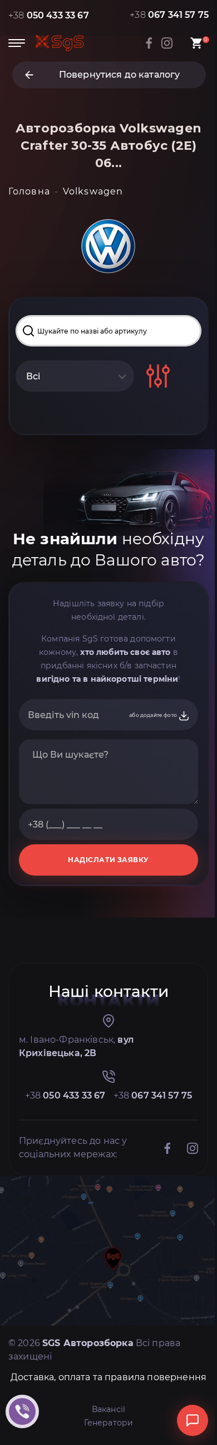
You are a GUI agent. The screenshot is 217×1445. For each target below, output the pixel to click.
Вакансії (108, 1409)
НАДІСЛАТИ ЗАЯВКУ (108, 859)
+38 (48, 15)
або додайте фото (153, 715)
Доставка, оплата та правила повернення (108, 1377)
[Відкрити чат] (192, 1420)
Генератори (109, 1423)
